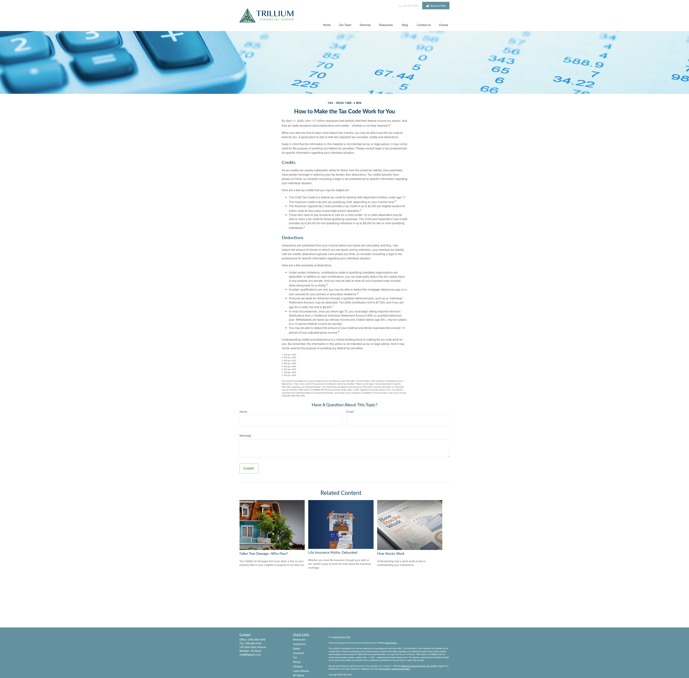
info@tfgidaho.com (250, 654)
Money (297, 662)
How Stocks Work (391, 553)
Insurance (298, 653)
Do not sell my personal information (394, 668)
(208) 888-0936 (256, 639)
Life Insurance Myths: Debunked (332, 552)
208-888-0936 (410, 5)
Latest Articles (301, 671)
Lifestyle (297, 666)
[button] (327, 24)
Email (350, 411)
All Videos (298, 675)
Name (243, 411)
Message (245, 435)
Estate (296, 648)
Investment (299, 644)
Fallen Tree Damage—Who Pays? (264, 553)
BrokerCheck (391, 642)
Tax (295, 657)
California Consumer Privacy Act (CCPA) (419, 665)
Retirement (299, 639)
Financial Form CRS (341, 636)
